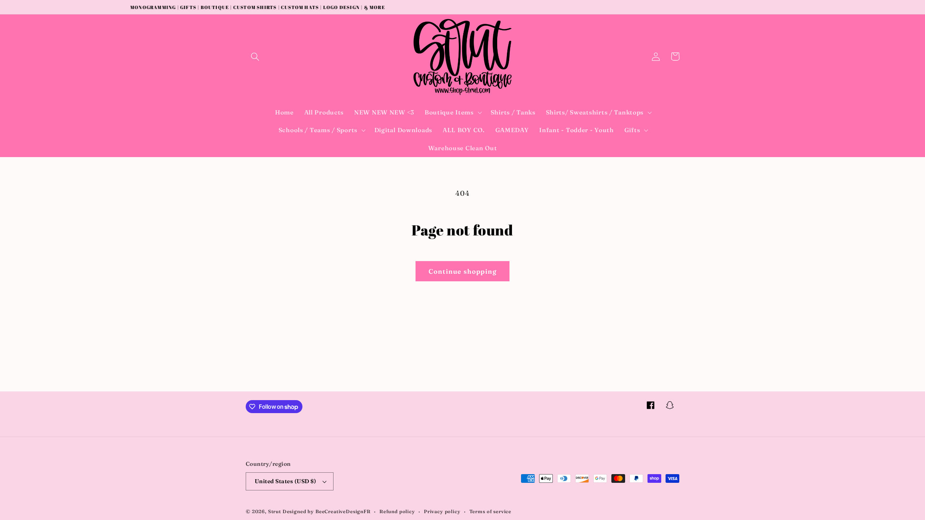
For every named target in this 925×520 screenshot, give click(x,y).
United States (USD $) (285, 481)
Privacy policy (442, 511)
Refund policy (397, 511)
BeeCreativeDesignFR (343, 511)
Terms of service (490, 511)
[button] (255, 56)
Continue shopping (462, 271)
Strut (274, 511)
